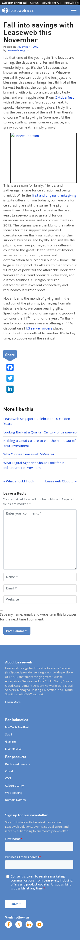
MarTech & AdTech (17, 727)
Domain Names (15, 800)
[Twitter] (18, 924)
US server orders (39, 328)
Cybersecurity (14, 786)
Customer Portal (14, 3)
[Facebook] (8, 924)
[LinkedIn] (29, 924)
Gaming (10, 741)
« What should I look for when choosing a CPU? (20, 481)
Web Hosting (13, 793)
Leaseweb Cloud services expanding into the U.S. (61, 481)
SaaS (8, 734)
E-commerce (13, 749)
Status (34, 3)
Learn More (13, 702)
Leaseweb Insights (17, 50)
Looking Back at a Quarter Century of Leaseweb (40, 432)
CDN (8, 778)
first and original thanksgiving (54, 195)
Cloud (9, 771)
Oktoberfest (64, 97)
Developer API (51, 3)
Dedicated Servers (17, 764)
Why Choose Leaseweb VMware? (28, 454)
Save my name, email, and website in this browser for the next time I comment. (38, 617)
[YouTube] (39, 924)
